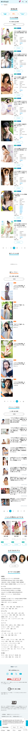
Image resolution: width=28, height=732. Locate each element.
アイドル (14, 639)
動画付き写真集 (23, 598)
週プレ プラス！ (13, 14)
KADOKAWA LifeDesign (6, 580)
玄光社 (14, 580)
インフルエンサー (7, 647)
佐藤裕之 (21, 65)
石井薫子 (15, 127)
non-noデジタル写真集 (6, 592)
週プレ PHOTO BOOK (6, 588)
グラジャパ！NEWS (22, 14)
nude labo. (15, 602)
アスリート (21, 648)
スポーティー (6, 618)
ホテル (4, 635)
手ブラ (4, 655)
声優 (12, 641)
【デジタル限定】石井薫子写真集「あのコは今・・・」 (20, 125)
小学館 (8, 582)
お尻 (21, 613)
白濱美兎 (15, 58)
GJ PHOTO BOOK (5, 590)
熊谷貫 (21, 212)
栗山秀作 (21, 207)
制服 (13, 606)
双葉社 (14, 584)
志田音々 (15, 197)
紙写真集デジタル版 (5, 598)
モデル (4, 641)
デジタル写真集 (5, 14)
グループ (18, 633)
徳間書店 (22, 582)
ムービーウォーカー (21, 584)
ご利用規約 (4, 714)
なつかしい (5, 626)
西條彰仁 (21, 211)
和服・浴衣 (13, 608)
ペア (4, 633)
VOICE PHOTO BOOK (6, 600)
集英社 (21, 580)
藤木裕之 (21, 208)
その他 (18, 657)
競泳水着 (20, 606)
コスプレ (5, 606)
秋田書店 (3, 578)
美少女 (4, 625)
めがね (4, 608)
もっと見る (14, 565)
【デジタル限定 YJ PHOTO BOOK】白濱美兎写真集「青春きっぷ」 (20, 56)
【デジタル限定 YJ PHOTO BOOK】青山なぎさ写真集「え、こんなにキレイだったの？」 (20, 226)
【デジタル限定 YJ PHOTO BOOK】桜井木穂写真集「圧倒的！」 (20, 33)
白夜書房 (10, 584)
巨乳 (14, 613)
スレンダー (6, 613)
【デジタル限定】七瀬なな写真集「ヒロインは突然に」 (20, 78)
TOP (2, 4)
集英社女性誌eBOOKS (17, 592)
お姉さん (13, 625)
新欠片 (2, 584)
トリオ (10, 633)
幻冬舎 (17, 580)
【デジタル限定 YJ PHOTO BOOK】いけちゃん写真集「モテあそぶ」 (20, 173)
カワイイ (15, 626)
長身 (22, 615)
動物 (11, 657)
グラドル (5, 639)
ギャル (4, 620)
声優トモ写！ (4, 602)
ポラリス (10, 602)
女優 (22, 639)
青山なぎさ (16, 229)
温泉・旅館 (12, 635)
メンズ (4, 657)
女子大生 (19, 641)
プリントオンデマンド (17, 600)
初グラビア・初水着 (15, 655)
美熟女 (20, 625)
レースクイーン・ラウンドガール (11, 643)
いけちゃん (16, 105)
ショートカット (6, 615)
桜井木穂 (15, 35)
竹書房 (17, 582)
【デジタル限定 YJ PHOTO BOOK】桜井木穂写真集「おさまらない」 (20, 150)
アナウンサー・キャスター (9, 645)
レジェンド (5, 648)
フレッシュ (13, 616)
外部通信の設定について (17, 716)
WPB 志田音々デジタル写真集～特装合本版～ (20, 195)
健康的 (4, 616)
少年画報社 (13, 582)
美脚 (16, 615)
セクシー (5, 628)
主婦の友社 (3, 582)
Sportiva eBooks (16, 594)
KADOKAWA (16, 578)
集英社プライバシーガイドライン (13, 714)
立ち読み (18, 48)
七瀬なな (15, 80)
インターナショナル (17, 618)
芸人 (13, 648)
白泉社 (6, 584)
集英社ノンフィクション (7, 594)
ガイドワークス (9, 578)
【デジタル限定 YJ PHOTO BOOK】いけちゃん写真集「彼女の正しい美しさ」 (20, 103)
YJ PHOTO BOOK (16, 588)
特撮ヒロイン (18, 647)
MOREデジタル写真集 (15, 590)
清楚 (13, 628)
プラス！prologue (15, 598)
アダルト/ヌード (5, 650)
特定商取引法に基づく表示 (6, 716)
